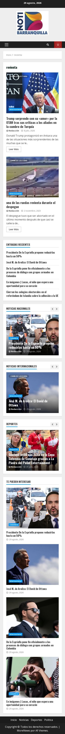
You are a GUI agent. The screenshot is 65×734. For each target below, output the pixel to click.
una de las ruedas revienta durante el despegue (32, 177)
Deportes (14, 449)
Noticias (24, 720)
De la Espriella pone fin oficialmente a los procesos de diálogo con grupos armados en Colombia (29, 272)
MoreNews (23, 730)
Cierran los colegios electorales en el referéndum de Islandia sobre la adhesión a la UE (32, 294)
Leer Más (14, 149)
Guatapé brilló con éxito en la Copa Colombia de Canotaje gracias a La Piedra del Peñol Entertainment (31, 458)
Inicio (14, 720)
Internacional (15, 109)
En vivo (58, 44)
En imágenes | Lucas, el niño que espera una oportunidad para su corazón (29, 284)
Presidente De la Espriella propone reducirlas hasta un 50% (31, 345)
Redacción (14, 130)
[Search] (48, 45)
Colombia (14, 338)
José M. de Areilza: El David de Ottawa (26, 262)
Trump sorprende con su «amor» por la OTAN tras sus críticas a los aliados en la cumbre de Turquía (32, 92)
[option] (32, 335)
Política (48, 720)
